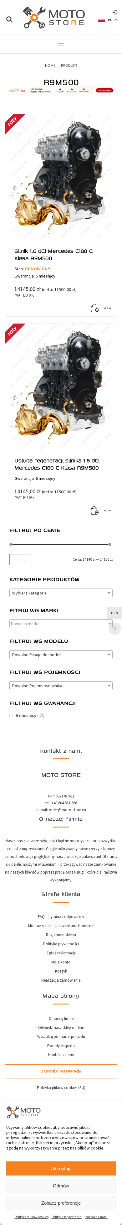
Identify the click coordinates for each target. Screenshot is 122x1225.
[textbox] (61, 593)
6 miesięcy (26, 715)
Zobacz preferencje (61, 1203)
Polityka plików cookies (31, 1217)
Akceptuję (61, 1168)
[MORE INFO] (107, 308)
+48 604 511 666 (64, 803)
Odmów (61, 1185)
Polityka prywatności (67, 1217)
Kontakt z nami (96, 1217)
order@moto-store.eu (67, 809)
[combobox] (61, 593)
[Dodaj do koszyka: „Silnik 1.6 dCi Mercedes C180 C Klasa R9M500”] (95, 308)
